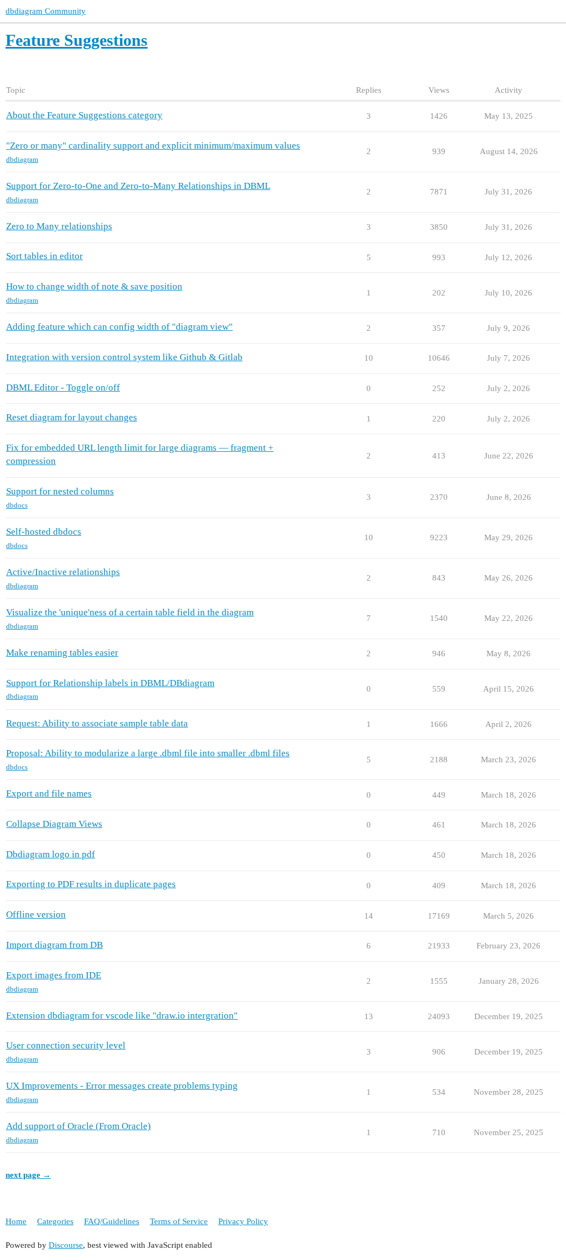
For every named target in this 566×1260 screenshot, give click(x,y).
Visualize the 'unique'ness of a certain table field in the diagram (130, 612)
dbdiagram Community (46, 11)
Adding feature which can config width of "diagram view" (119, 326)
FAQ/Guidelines (111, 1221)
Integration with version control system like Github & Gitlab (124, 357)
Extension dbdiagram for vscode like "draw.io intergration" (122, 1015)
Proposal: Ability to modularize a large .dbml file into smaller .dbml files (148, 753)
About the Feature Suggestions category (84, 115)
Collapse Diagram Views (54, 824)
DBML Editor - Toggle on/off (63, 387)
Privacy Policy (243, 1221)
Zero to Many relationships (59, 226)
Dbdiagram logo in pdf (50, 854)
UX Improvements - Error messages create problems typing (122, 1085)
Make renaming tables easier (62, 652)
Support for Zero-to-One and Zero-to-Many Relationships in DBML (138, 186)
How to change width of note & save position (94, 286)
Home (16, 1221)
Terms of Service (179, 1221)
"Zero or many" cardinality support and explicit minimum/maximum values (153, 145)
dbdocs (17, 505)
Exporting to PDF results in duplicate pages (91, 884)
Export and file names (49, 793)
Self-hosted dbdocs (43, 531)
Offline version (36, 914)
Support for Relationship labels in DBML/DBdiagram (110, 683)
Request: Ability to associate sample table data (97, 723)
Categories (55, 1221)
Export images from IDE (53, 975)
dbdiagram (22, 159)
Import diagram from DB (54, 945)
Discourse (66, 1245)
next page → (28, 1175)
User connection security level (65, 1045)
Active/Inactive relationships (63, 572)
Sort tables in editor (44, 256)
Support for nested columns (60, 491)
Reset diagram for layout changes (71, 417)
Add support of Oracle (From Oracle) (78, 1126)
